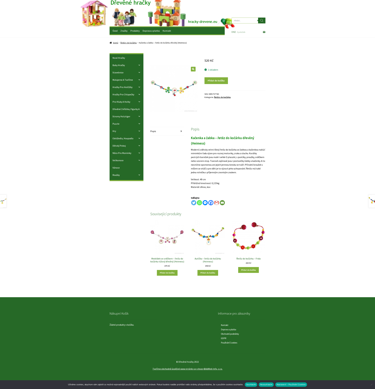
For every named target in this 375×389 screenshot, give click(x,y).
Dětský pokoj (119, 145)
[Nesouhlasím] (371, 384)
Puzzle (115, 123)
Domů (115, 42)
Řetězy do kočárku (128, 42)
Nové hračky (118, 57)
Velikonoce (117, 160)
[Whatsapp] (199, 202)
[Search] (261, 20)
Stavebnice (117, 72)
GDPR (223, 338)
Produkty (135, 30)
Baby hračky (118, 65)
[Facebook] (210, 202)
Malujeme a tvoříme (122, 79)
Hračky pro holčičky (122, 87)
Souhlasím (251, 384)
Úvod (114, 30)
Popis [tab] (153, 131)
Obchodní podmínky (230, 333)
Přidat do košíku (216, 80)
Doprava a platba (151, 30)
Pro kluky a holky (121, 101)
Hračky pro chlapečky (123, 94)
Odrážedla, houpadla (122, 138)
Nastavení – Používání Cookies (291, 384)
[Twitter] (193, 202)
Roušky (116, 174)
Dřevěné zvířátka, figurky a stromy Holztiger (126, 113)
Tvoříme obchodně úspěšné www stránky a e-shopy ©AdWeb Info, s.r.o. (187, 368)
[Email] (222, 202)
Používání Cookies (229, 342)
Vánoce (116, 167)
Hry (114, 131)
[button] (193, 69)
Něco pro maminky (121, 153)
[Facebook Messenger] (205, 202)
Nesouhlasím (266, 384)
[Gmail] (216, 202)
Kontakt (167, 30)
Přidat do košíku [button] (167, 272)
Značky (123, 30)
